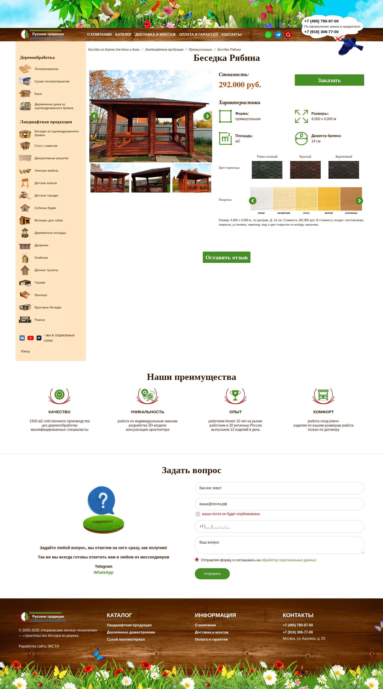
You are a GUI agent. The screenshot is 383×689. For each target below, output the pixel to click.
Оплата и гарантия (198, 34)
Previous (94, 116)
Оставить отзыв (226, 257)
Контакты (231, 34)
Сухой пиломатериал (126, 639)
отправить (212, 574)
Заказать (329, 80)
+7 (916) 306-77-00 (321, 32)
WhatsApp (103, 572)
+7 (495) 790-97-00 (321, 21)
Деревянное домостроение (131, 632)
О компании (99, 34)
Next (207, 116)
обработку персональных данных (288, 560)
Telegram (103, 566)
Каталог (123, 34)
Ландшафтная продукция (129, 625)
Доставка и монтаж (155, 34)
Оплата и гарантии (211, 639)
